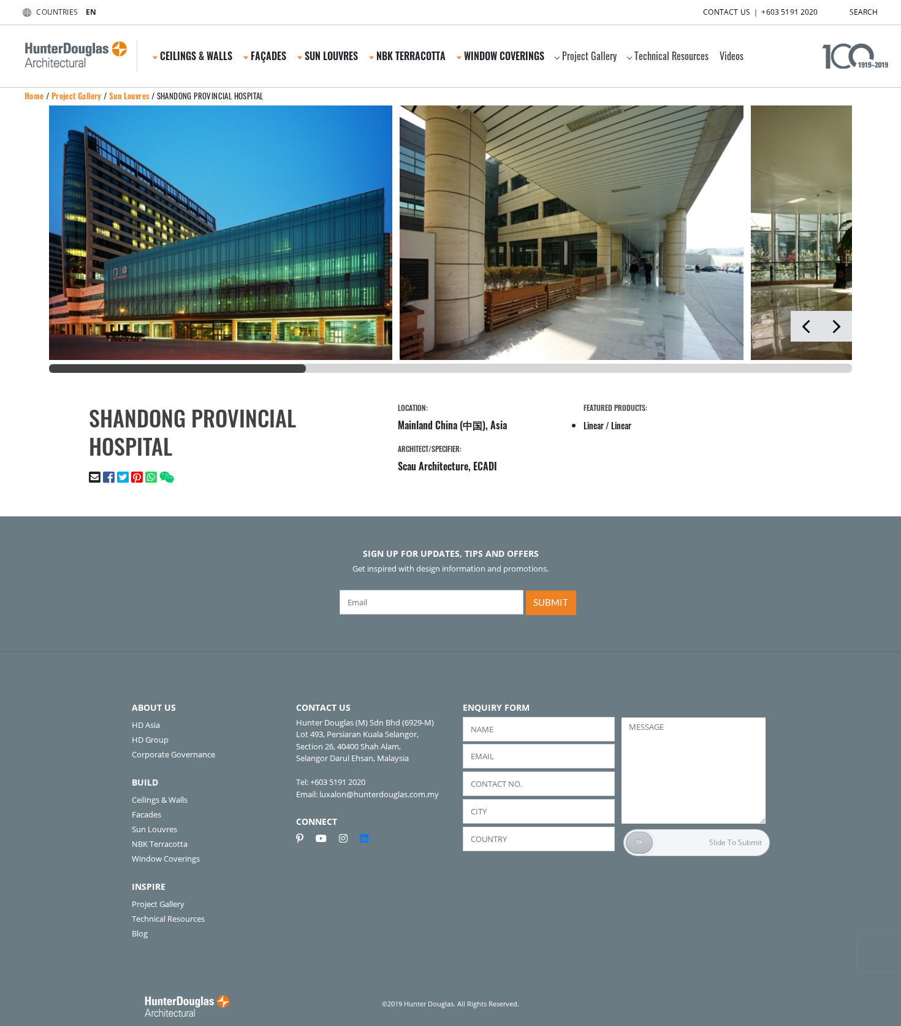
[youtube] (326, 838)
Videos (731, 55)
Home (34, 96)
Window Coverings (166, 858)
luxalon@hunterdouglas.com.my (379, 794)
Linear (594, 425)
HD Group (150, 739)
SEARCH (864, 12)
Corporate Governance (173, 754)
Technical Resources (671, 55)
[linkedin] (364, 838)
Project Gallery (589, 55)
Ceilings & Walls (160, 799)
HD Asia (146, 724)
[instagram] (348, 838)
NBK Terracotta (160, 843)
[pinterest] (304, 838)
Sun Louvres (129, 96)
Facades (146, 814)
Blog (140, 933)
